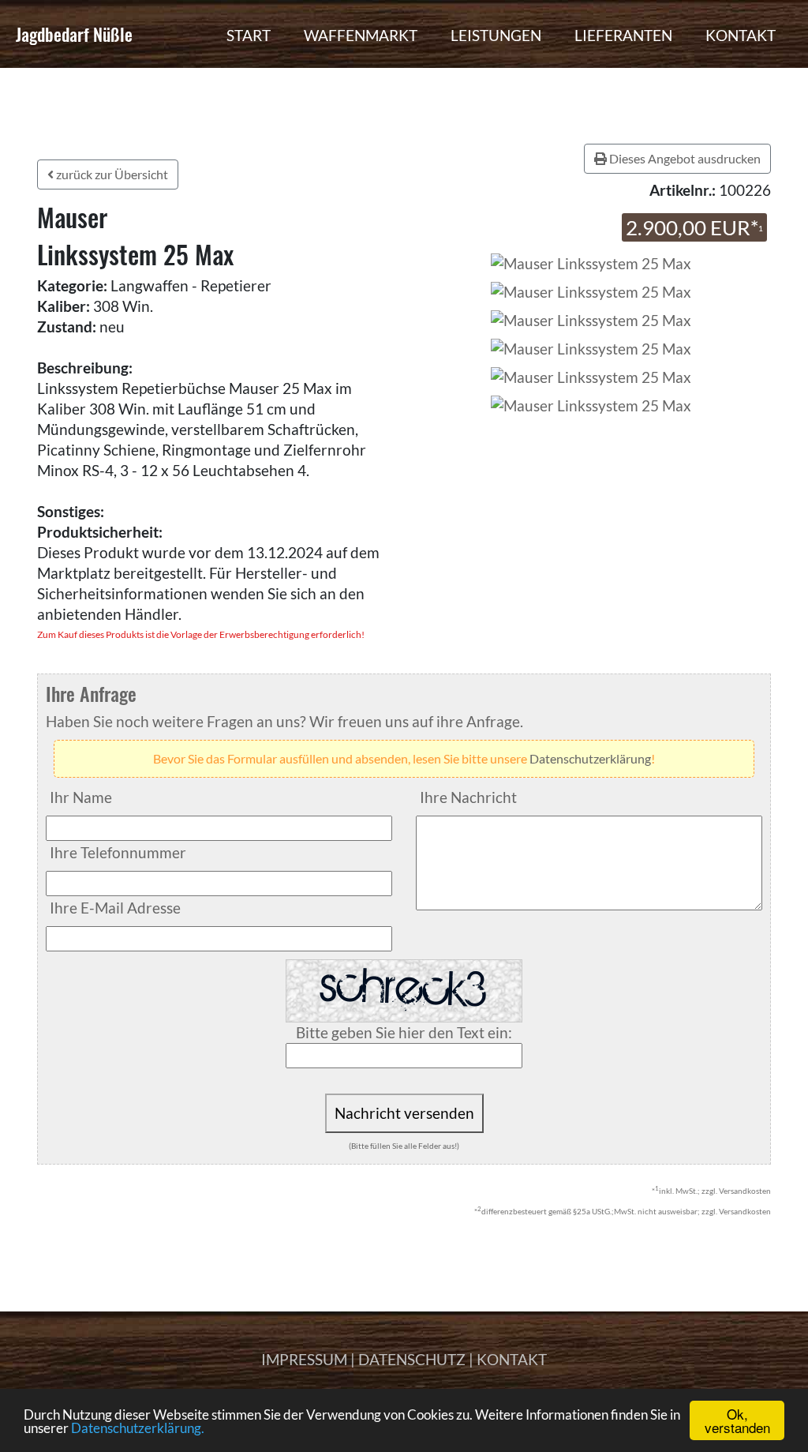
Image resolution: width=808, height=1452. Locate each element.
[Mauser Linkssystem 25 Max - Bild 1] (591, 290)
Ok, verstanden (737, 1420)
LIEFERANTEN (623, 35)
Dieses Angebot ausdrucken (684, 158)
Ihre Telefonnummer (118, 852)
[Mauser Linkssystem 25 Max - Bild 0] (589, 262)
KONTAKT (740, 35)
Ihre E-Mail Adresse (115, 908)
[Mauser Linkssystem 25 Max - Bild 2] (591, 319)
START (248, 35)
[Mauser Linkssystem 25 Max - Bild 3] (591, 347)
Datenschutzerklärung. (137, 1428)
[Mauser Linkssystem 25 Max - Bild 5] (591, 404)
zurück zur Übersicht (111, 174)
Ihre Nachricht (468, 797)
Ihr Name (81, 797)
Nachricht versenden (404, 1113)
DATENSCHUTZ (412, 1359)
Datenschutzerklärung (590, 758)
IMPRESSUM (304, 1359)
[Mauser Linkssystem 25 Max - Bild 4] (591, 375)
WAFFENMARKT (360, 35)
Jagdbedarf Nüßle (74, 34)
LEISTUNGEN (496, 35)
